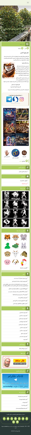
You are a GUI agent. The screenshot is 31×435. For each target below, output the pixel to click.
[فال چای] (22, 140)
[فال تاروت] (22, 115)
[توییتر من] (8, 418)
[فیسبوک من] (19, 418)
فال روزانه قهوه (18, 87)
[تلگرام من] (23, 418)
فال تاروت (25, 339)
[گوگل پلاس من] (4, 418)
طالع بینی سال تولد (23, 268)
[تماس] (11, 418)
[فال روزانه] (9, 115)
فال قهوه (22, 44)
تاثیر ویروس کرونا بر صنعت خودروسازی (19, 281)
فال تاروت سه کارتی (23, 316)
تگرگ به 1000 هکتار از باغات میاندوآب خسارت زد (17, 292)
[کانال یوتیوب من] (17, 422)
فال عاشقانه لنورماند (23, 399)
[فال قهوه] (22, 127)
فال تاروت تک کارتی (23, 313)
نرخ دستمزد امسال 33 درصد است (20, 278)
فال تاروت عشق (24, 333)
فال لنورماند (24, 402)
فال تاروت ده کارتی (23, 330)
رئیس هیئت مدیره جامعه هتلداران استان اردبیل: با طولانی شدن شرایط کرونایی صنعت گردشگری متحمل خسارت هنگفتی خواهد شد (15, 285)
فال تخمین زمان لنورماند (22, 396)
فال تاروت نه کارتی (23, 327)
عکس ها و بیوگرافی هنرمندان (21, 408)
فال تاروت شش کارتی (23, 324)
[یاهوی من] (26, 418)
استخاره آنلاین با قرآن (23, 172)
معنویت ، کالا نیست (23, 181)
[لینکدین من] (13, 422)
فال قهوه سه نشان (15, 84)
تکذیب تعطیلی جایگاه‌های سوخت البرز (20, 303)
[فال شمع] (9, 127)
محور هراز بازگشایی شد (22, 298)
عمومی (20, 161)
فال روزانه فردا (24, 405)
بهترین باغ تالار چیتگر (23, 348)
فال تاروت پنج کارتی (23, 321)
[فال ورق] (9, 140)
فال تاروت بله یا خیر (23, 336)
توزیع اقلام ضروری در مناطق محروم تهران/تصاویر (18, 289)
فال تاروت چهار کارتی (23, 318)
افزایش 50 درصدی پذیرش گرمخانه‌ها (20, 295)
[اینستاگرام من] (15, 418)
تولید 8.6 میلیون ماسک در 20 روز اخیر (20, 300)
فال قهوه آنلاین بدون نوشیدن (16, 28)
